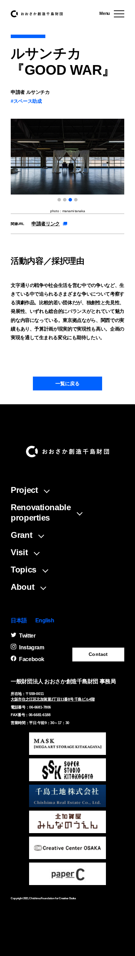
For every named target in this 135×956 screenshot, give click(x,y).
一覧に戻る (67, 383)
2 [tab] (64, 199)
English (44, 620)
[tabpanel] (67, 166)
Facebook (31, 659)
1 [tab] (59, 199)
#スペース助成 (26, 101)
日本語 (19, 620)
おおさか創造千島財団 (37, 14)
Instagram (31, 647)
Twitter (27, 636)
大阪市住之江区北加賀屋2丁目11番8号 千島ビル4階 (52, 699)
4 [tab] (76, 199)
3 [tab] (70, 199)
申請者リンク (46, 223)
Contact (98, 654)
